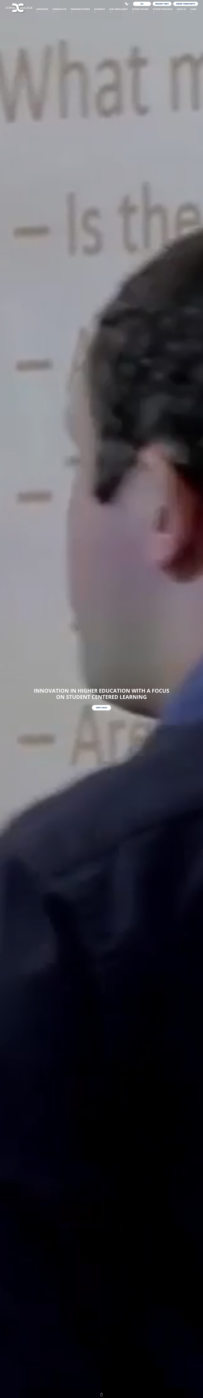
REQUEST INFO (162, 4)
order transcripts (185, 4)
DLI (142, 4)
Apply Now (101, 708)
